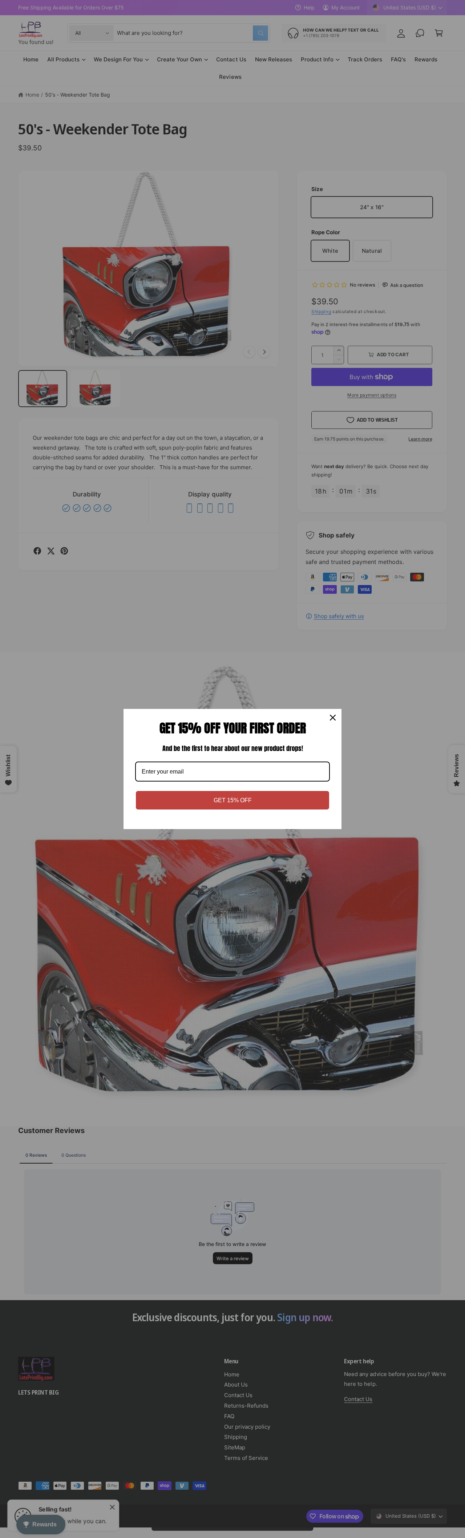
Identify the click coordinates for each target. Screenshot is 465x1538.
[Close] (332, 717)
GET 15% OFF (233, 800)
